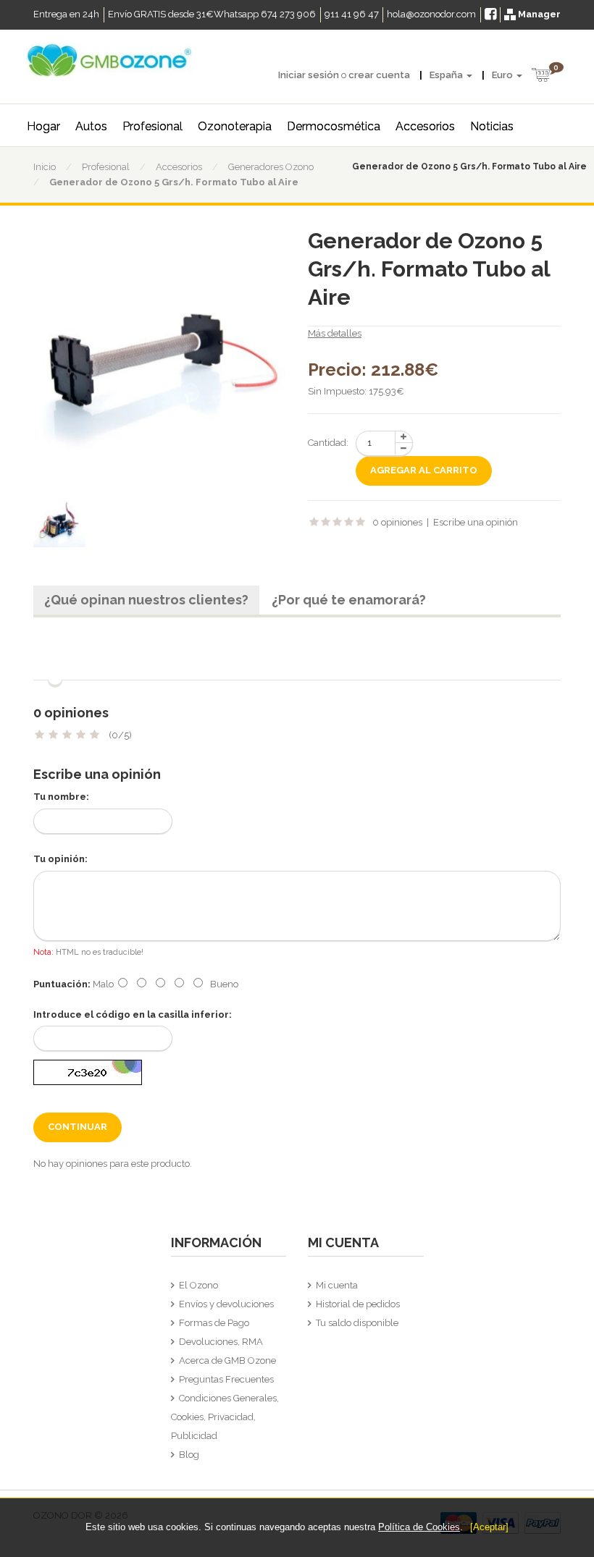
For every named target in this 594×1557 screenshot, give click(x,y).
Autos (91, 126)
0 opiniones (397, 522)
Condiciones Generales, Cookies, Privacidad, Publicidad (225, 1417)
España (447, 74)
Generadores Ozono (271, 166)
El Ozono (198, 1285)
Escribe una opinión (475, 522)
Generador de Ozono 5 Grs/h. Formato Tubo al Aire (173, 182)
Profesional (152, 126)
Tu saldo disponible (357, 1322)
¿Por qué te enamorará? (349, 599)
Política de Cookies (419, 1527)
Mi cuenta (337, 1285)
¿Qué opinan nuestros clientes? (146, 599)
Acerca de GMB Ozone (227, 1360)
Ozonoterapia (235, 126)
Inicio (44, 166)
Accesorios (425, 126)
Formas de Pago (214, 1322)
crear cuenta (379, 74)
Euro (503, 74)
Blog (189, 1454)
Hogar (43, 126)
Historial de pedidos (358, 1304)
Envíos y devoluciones (226, 1304)
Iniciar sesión (308, 74)
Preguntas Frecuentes (226, 1379)
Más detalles (334, 333)
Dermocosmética (333, 126)
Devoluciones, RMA (221, 1341)
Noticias (492, 126)
